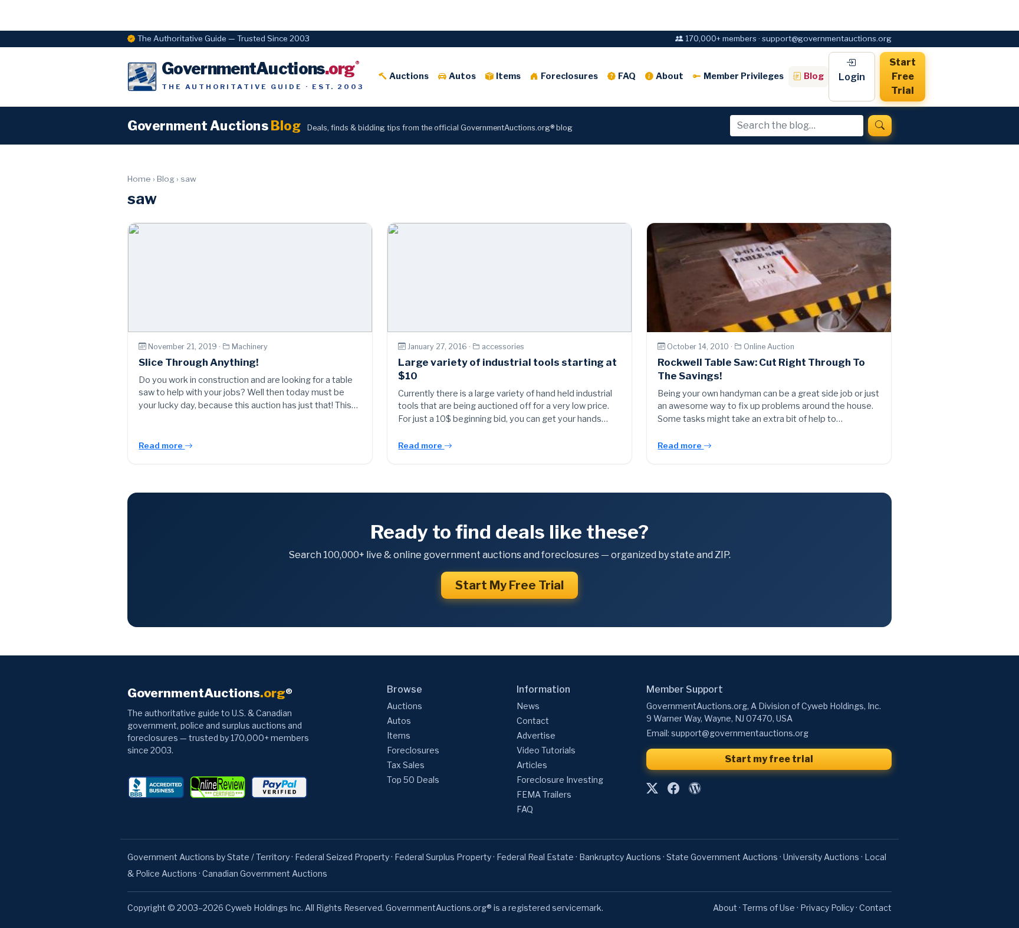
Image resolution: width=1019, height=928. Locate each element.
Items (508, 76)
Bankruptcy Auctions (620, 857)
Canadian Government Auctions (264, 873)
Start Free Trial (902, 76)
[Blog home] (695, 788)
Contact (533, 721)
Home (139, 178)
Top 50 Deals (413, 780)
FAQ (627, 76)
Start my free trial (769, 759)
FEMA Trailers (544, 794)
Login (852, 77)
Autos (462, 76)
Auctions (409, 76)
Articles (532, 765)
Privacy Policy (827, 908)
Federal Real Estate (535, 857)
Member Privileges (744, 76)
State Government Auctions (722, 857)
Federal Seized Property (342, 857)
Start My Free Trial (509, 585)
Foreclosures (569, 76)
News (528, 706)
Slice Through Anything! (198, 362)
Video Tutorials (546, 750)
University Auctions (821, 857)
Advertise (536, 735)
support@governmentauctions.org (739, 733)
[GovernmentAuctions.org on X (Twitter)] (652, 788)
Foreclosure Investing (560, 780)
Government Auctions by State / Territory (208, 857)
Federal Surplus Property (443, 857)
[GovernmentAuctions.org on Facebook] (673, 788)
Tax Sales (406, 765)
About (669, 76)
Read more (162, 445)
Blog (814, 76)
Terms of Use (768, 908)
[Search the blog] (880, 125)
